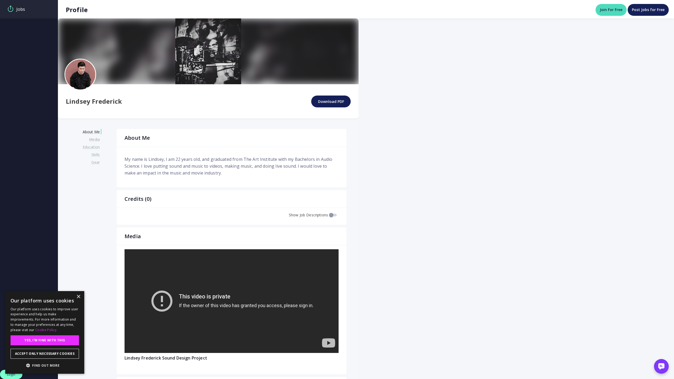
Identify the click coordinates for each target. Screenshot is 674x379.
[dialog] (44, 332)
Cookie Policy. (46, 330)
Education (91, 146)
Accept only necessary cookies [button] (45, 353)
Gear (95, 162)
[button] (45, 365)
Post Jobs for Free (648, 9)
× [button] (78, 297)
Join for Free (611, 9)
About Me (91, 131)
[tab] (29, 9)
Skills (95, 154)
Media (94, 139)
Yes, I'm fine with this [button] (44, 340)
